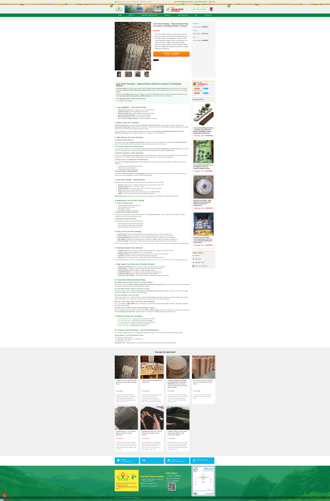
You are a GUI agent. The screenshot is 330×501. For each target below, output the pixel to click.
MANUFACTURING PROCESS (149, 15)
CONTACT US (208, 15)
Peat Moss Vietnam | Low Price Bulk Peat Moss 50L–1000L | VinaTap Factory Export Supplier (177, 433)
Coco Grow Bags (122, 322)
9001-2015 (127, 483)
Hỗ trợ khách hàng (198, 90)
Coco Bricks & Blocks (124, 324)
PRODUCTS (167, 15)
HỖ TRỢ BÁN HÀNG (198, 86)
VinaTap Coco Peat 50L (153, 243)
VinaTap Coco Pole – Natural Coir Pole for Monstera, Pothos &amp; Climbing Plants (126, 382)
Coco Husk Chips (154, 259)
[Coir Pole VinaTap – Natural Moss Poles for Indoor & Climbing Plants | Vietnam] (133, 46)
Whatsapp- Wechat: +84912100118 (177, 10)
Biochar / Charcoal (123, 325)
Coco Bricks (163, 259)
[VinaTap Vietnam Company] (119, 9)
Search (208, 9)
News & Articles (183, 15)
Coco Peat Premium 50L (124, 318)
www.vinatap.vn (128, 100)
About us (132, 15)
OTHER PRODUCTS (127, 18)
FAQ (196, 15)
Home (117, 18)
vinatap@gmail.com (127, 337)
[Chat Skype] (197, 88)
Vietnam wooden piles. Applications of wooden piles (152, 381)
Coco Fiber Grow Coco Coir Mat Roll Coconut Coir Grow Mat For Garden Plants (203, 382)
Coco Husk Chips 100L (124, 320)
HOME (120, 15)
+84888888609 (202, 84)
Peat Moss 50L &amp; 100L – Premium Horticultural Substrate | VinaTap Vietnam (152, 433)
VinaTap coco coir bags (139, 243)
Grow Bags (171, 259)
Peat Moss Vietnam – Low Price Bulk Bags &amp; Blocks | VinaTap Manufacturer (126, 433)
